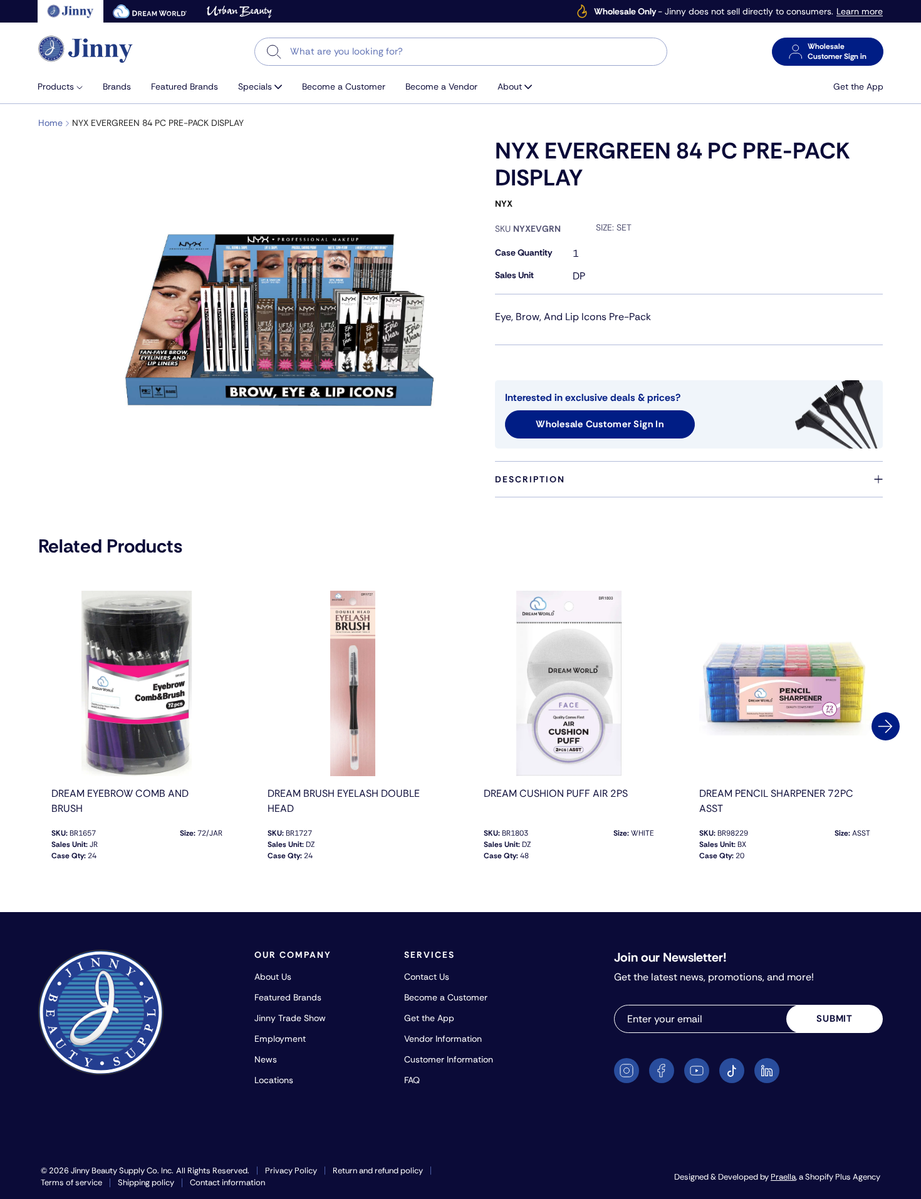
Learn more (859, 11)
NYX (504, 203)
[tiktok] (731, 1070)
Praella (783, 1176)
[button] (65, 86)
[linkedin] (766, 1070)
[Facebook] (661, 1070)
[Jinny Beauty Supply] (86, 49)
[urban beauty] (239, 11)
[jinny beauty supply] (70, 11)
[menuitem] (65, 86)
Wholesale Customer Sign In (600, 424)
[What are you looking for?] (274, 52)
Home (50, 122)
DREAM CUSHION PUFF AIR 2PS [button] (556, 793)
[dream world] (149, 11)
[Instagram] (626, 1070)
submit (834, 1018)
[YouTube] (696, 1070)
